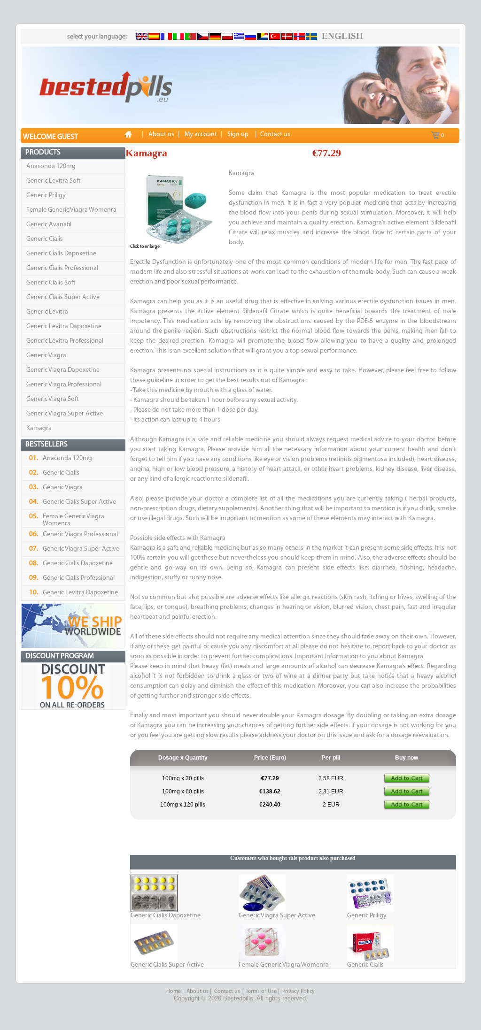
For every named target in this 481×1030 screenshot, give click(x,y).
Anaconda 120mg (51, 166)
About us (197, 991)
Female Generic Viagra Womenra (71, 210)
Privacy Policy (298, 991)
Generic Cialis (44, 239)
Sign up (237, 134)
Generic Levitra (47, 311)
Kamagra (39, 428)
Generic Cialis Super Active (63, 297)
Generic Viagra (46, 355)
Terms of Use (261, 991)
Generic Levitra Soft (53, 180)
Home (173, 991)
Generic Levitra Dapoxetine (63, 326)
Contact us (227, 991)
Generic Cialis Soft (51, 282)
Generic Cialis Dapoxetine (61, 253)
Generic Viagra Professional (63, 384)
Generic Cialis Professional (62, 268)
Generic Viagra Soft (52, 399)
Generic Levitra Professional (64, 341)
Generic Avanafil (48, 224)
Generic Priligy (46, 195)
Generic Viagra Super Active (64, 413)
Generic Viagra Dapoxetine (63, 370)
